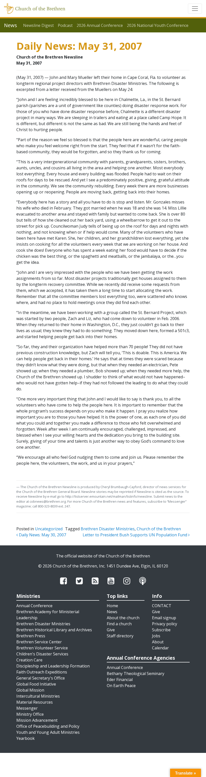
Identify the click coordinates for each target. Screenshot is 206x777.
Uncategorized (49, 529)
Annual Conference (34, 605)
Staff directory (120, 636)
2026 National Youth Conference (157, 25)
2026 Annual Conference (100, 25)
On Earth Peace (121, 685)
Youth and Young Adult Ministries (48, 732)
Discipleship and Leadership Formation (53, 666)
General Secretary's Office (40, 678)
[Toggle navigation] (195, 9)
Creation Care (29, 660)
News (112, 611)
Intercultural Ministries (38, 696)
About (158, 642)
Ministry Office (30, 714)
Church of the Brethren (159, 529)
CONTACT (161, 605)
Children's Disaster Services (42, 654)
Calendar (160, 648)
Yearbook (25, 738)
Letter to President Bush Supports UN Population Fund (135, 535)
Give (111, 630)
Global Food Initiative (36, 684)
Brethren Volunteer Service (42, 648)
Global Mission (30, 690)
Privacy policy (164, 624)
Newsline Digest (38, 25)
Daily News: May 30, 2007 (42, 535)
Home (112, 605)
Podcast (65, 25)
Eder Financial (120, 679)
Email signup (164, 617)
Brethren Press (30, 636)
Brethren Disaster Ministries (108, 529)
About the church (123, 617)
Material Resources (34, 702)
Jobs (156, 636)
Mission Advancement (37, 720)
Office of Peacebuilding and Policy (47, 726)
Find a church (119, 624)
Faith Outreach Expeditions (41, 672)
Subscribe (161, 630)
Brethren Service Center (39, 642)
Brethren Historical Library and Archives (54, 630)
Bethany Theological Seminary (135, 673)
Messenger (27, 708)
